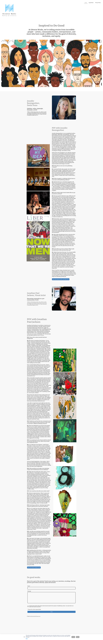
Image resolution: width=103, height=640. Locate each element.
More (27, 638)
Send (51, 611)
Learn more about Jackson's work (34, 567)
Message (29, 591)
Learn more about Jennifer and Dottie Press (60, 279)
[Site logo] (9, 9)
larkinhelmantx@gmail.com (35, 616)
